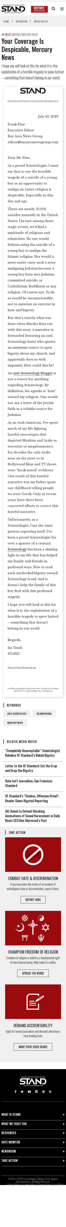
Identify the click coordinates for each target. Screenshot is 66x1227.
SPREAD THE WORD (33, 973)
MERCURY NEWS (29, 34)
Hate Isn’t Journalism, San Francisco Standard (28, 783)
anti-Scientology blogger (33, 373)
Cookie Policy (29, 1184)
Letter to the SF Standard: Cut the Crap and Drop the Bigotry (31, 768)
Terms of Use (44, 1184)
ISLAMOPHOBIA (44, 713)
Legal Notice (58, 1184)
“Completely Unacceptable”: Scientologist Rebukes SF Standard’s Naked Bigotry (32, 753)
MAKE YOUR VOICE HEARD (33, 1047)
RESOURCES (8, 1132)
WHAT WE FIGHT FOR (14, 1123)
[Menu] (62, 9)
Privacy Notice (14, 1184)
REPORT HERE (33, 899)
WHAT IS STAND (11, 1114)
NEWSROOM (8, 1151)
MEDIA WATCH (12, 34)
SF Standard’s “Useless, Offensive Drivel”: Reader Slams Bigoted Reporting (32, 798)
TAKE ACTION (9, 1160)
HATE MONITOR (10, 1142)
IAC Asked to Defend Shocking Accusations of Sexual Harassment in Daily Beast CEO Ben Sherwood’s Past (32, 816)
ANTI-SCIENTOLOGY (16, 713)
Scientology (17, 549)
